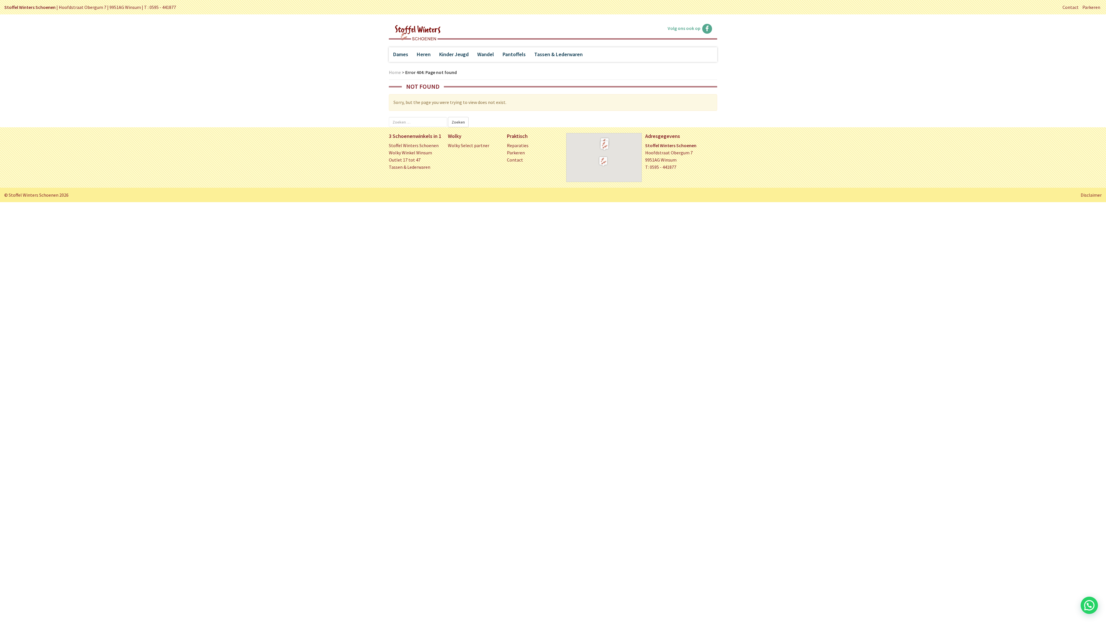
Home (395, 72)
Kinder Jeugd (454, 54)
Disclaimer (1091, 195)
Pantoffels (514, 54)
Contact (1071, 7)
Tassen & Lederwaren (558, 54)
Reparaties (518, 145)
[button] (604, 145)
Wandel (485, 54)
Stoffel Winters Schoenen (414, 145)
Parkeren (1091, 7)
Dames (400, 54)
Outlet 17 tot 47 (405, 160)
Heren (424, 54)
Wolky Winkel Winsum (410, 153)
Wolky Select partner (468, 145)
